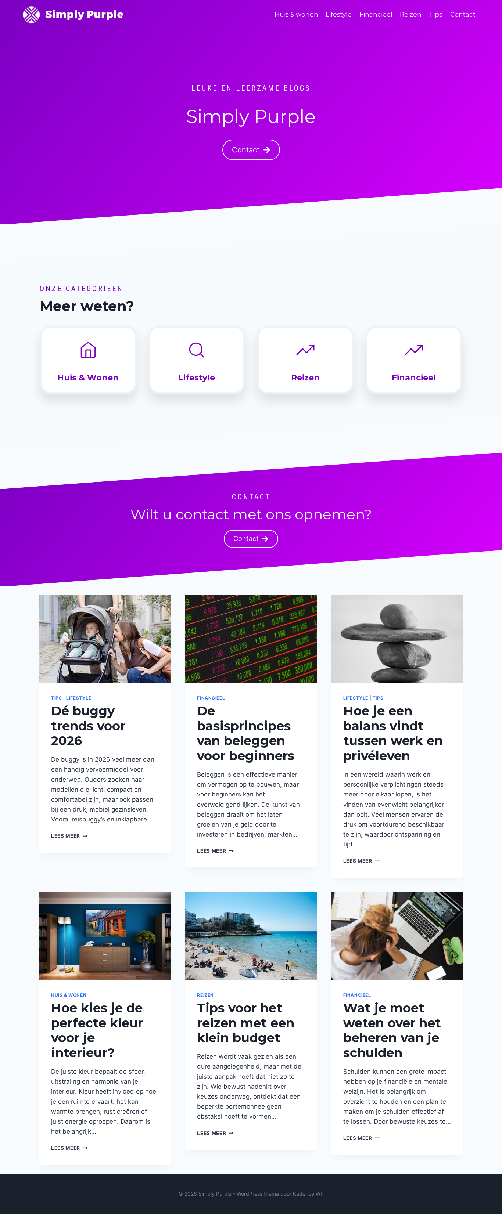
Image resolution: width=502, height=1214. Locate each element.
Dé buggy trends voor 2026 (88, 726)
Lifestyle (339, 14)
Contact (463, 14)
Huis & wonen (296, 14)
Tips (435, 14)
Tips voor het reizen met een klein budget (245, 1023)
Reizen (411, 14)
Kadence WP (308, 1193)
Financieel (375, 14)
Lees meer (69, 836)
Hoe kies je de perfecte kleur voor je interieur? (97, 1030)
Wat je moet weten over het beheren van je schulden (392, 1030)
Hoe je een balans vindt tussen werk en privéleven (393, 733)
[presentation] (105, 639)
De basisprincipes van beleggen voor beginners (245, 733)
